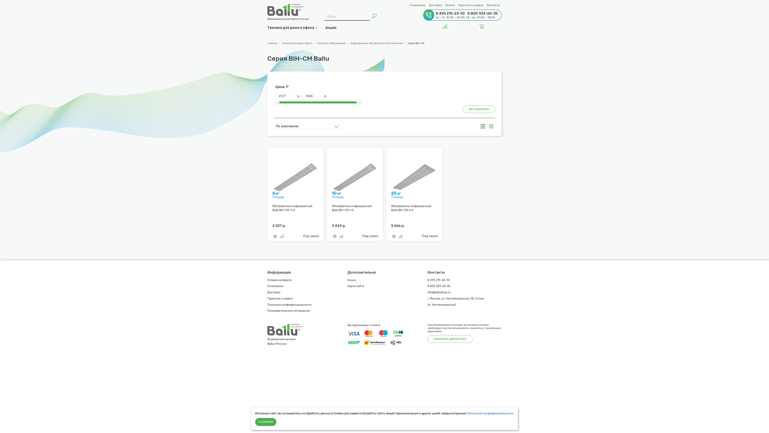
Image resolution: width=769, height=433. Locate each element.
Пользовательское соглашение (288, 311)
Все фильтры (479, 109)
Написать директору (450, 339)
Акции (351, 280)
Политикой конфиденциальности (490, 413)
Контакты (493, 5)
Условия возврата (279, 280)
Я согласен (265, 422)
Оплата (450, 5)
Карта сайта (355, 286)
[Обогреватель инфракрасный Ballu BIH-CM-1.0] (355, 176)
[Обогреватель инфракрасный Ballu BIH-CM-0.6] (295, 176)
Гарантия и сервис (471, 5)
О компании (418, 5)
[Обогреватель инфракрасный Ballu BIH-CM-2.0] (414, 176)
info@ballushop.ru (439, 292)
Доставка (435, 5)
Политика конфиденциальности (289, 305)
